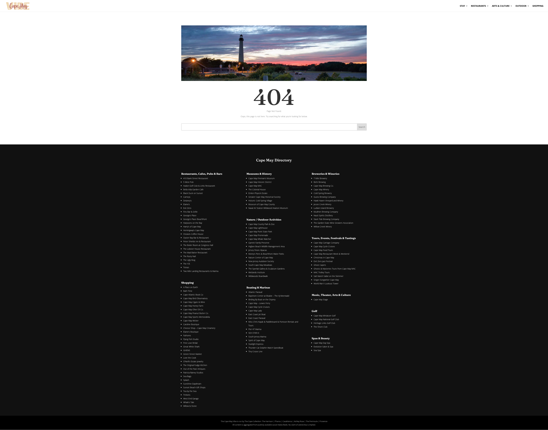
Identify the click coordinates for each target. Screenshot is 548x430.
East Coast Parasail (256, 318)
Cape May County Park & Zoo (261, 224)
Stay (462, 6)
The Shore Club (320, 326)
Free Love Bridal (190, 343)
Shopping (537, 6)
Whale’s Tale (188, 402)
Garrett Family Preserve (258, 242)
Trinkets (186, 394)
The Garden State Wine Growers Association (333, 222)
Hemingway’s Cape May (193, 230)
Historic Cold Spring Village (260, 200)
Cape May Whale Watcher (259, 239)
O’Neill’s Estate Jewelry (193, 361)
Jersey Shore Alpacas (257, 250)
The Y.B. (186, 263)
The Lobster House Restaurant (197, 248)
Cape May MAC (255, 185)
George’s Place (189, 215)
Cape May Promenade (258, 235)
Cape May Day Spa (322, 343)
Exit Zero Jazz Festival (323, 261)
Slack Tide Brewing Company (326, 219)
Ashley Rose (299, 421)
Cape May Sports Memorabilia (196, 317)
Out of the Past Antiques (194, 368)
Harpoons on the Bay (192, 222)
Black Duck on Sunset (193, 193)
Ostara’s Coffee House (193, 234)
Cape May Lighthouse (258, 227)
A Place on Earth (190, 287)
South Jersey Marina (257, 336)
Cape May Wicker (191, 320)
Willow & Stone (190, 406)
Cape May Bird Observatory (195, 298)
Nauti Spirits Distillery (323, 215)
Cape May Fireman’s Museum (261, 178)
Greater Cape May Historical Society (264, 197)
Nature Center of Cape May (260, 257)
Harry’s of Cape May (192, 226)
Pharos (278, 421)
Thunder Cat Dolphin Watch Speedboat (265, 347)
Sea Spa (317, 350)
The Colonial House (257, 189)
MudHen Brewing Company (326, 211)
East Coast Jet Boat (257, 314)
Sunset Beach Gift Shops (194, 387)
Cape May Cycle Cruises (259, 307)
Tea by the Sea (189, 391)
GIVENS (186, 350)
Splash (186, 380)
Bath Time (187, 291)
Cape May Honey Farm (193, 305)
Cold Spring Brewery (323, 193)
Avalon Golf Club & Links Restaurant (199, 185)
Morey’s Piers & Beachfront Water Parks (266, 253)
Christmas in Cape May (324, 257)
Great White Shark (191, 346)
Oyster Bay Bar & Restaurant (196, 237)
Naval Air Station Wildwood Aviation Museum (268, 208)
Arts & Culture (500, 6)
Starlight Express (255, 344)
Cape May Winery (321, 189)
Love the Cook (189, 357)
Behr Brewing (320, 182)
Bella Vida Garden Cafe (193, 189)
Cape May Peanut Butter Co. (195, 313)
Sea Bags (187, 376)
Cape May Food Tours (323, 250)
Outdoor (520, 6)
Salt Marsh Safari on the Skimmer (328, 276)
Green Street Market (192, 354)
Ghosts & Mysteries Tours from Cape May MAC (335, 268)
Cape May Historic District (260, 182)
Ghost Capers (320, 265)
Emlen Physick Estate (257, 193)
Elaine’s (186, 204)
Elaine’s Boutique (191, 331)
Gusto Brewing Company (325, 197)
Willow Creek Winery (323, 226)
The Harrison (267, 421)
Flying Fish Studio (191, 339)
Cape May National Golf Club (326, 319)
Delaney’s (187, 200)
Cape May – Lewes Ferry (259, 303)
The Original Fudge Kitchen (195, 365)
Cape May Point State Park (260, 231)
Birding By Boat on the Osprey (261, 299)
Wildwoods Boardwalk (258, 276)
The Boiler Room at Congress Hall (198, 245)
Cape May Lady (255, 310)
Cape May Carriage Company (326, 242)
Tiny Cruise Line (255, 351)
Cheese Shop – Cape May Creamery (199, 328)
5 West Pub (188, 182)
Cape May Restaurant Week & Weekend (331, 253)
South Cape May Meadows (260, 265)
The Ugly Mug (189, 260)
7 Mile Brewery (320, 178)
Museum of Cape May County (261, 204)
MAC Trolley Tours (322, 272)
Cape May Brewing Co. (324, 185)
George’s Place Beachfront (195, 219)
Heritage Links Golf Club (324, 323)
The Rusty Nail (189, 256)
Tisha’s (186, 267)
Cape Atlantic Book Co (193, 294)
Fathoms (187, 335)
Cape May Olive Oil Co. (193, 309)
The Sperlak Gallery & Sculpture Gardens (266, 268)
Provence (323, 421)
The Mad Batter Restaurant (195, 252)
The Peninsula (312, 421)
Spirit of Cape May (256, 340)
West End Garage (191, 398)
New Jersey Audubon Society (261, 261)
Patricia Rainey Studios (193, 372)
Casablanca (287, 421)
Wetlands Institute (256, 272)
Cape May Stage (321, 299)
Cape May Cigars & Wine (194, 302)
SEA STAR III (253, 333)
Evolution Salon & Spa (323, 346)
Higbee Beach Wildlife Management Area (266, 246)
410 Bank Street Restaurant (195, 178)
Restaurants (478, 6)
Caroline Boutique (191, 324)
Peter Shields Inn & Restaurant (197, 241)
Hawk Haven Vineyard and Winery (328, 200)
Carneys (186, 197)
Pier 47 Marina (254, 329)
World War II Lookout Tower (326, 283)
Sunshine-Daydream (192, 383)
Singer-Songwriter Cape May (326, 279)
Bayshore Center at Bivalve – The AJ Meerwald (268, 295)
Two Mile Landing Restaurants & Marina (200, 271)
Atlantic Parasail (255, 292)
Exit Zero (187, 208)
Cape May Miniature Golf (325, 315)
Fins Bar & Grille (190, 211)
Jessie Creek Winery (322, 204)
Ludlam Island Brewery (324, 208)
